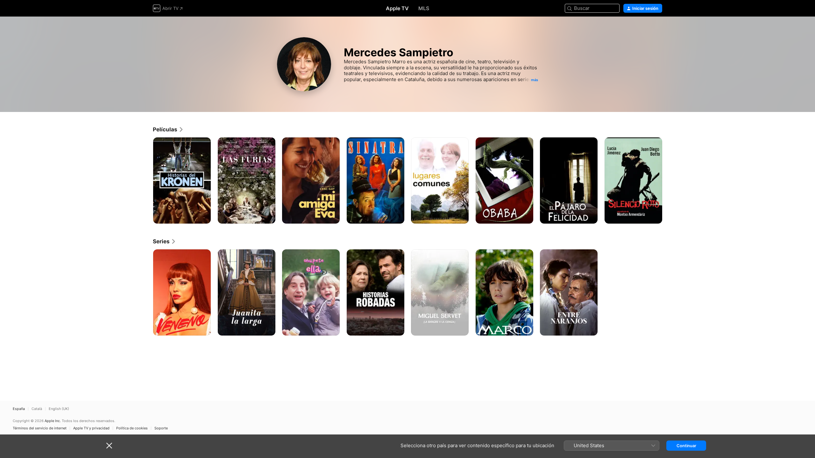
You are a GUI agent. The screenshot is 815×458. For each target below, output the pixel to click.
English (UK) (59, 409)
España (19, 409)
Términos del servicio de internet (40, 428)
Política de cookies (132, 428)
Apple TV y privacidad (91, 428)
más (534, 80)
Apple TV (397, 8)
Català (37, 409)
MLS (423, 8)
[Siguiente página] (668, 180)
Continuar (686, 445)
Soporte (161, 428)
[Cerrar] (109, 445)
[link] (168, 129)
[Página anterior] (146, 180)
